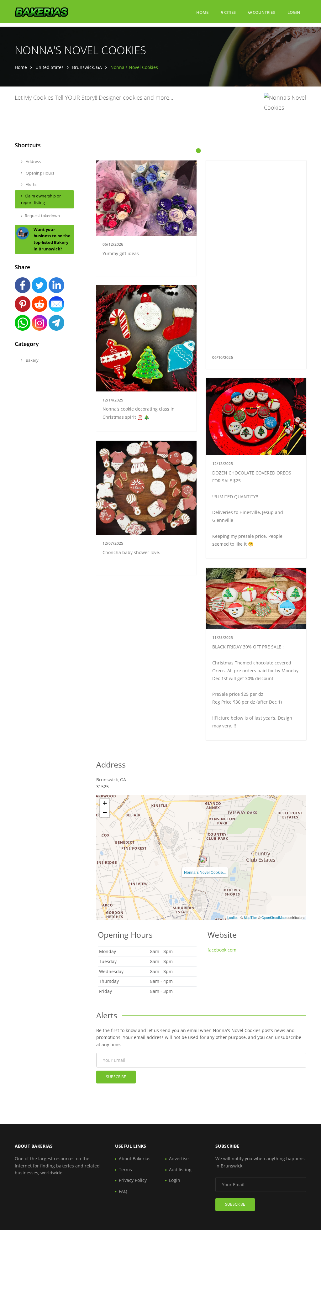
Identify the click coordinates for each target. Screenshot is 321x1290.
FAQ (123, 1191)
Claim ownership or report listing (41, 199)
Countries (263, 12)
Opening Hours (39, 173)
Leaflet (232, 917)
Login (293, 12)
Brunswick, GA (87, 67)
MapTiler (250, 917)
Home (202, 12)
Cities (229, 12)
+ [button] (105, 803)
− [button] (105, 812)
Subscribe (116, 1076)
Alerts (30, 184)
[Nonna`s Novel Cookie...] (203, 859)
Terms (125, 1169)
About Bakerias (134, 1159)
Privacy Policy (133, 1180)
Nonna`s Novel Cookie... (205, 872)
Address (33, 161)
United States (49, 67)
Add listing (180, 1169)
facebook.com (222, 950)
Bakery (32, 360)
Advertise (179, 1159)
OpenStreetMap (273, 917)
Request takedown (42, 215)
